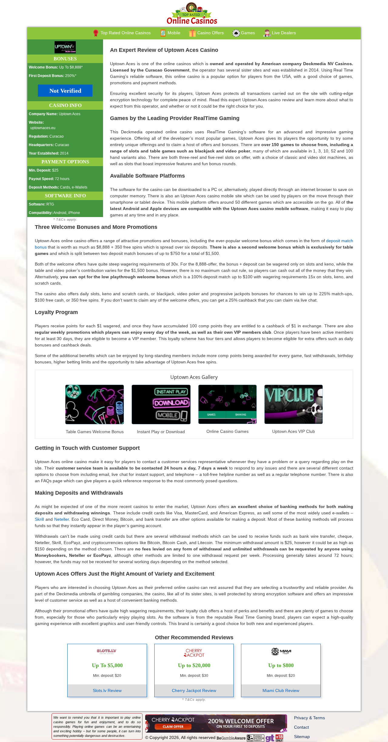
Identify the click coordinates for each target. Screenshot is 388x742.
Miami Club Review (281, 690)
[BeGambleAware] (231, 737)
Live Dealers (283, 32)
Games (247, 32)
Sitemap (302, 736)
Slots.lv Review (107, 690)
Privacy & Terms (309, 717)
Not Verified (65, 90)
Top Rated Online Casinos (125, 32)
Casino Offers (210, 32)
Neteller (61, 519)
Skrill (39, 519)
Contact (301, 727)
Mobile (173, 32)
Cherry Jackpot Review (194, 690)
